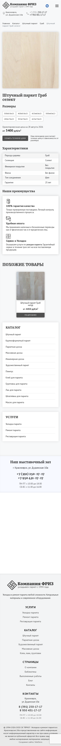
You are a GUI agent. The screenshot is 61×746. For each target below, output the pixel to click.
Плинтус (9, 371)
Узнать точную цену (15, 138)
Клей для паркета (14, 377)
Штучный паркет (13, 334)
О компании (30, 667)
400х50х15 (23, 113)
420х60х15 (37, 113)
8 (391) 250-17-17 (30, 707)
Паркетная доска (14, 346)
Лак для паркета (13, 390)
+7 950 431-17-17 (38, 15)
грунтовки (36, 653)
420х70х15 (37, 119)
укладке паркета (34, 244)
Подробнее (30, 315)
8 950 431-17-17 (30, 710)
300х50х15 (9, 113)
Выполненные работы (30, 676)
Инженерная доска (15, 359)
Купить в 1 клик (34, 275)
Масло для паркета (15, 402)
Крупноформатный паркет (18, 340)
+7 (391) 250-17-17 (30, 474)
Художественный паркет (17, 365)
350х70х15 (23, 119)
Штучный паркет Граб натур (30, 304)
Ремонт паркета (13, 430)
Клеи (22, 653)
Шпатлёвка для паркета (17, 396)
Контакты (30, 684)
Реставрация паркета (16, 436)
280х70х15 (9, 119)
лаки (28, 653)
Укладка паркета (13, 424)
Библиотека (30, 671)
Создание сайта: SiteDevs (30, 742)
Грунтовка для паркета (16, 383)
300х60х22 (50, 113)
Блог (30, 680)
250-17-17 (38, 12)
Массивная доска (14, 352)
